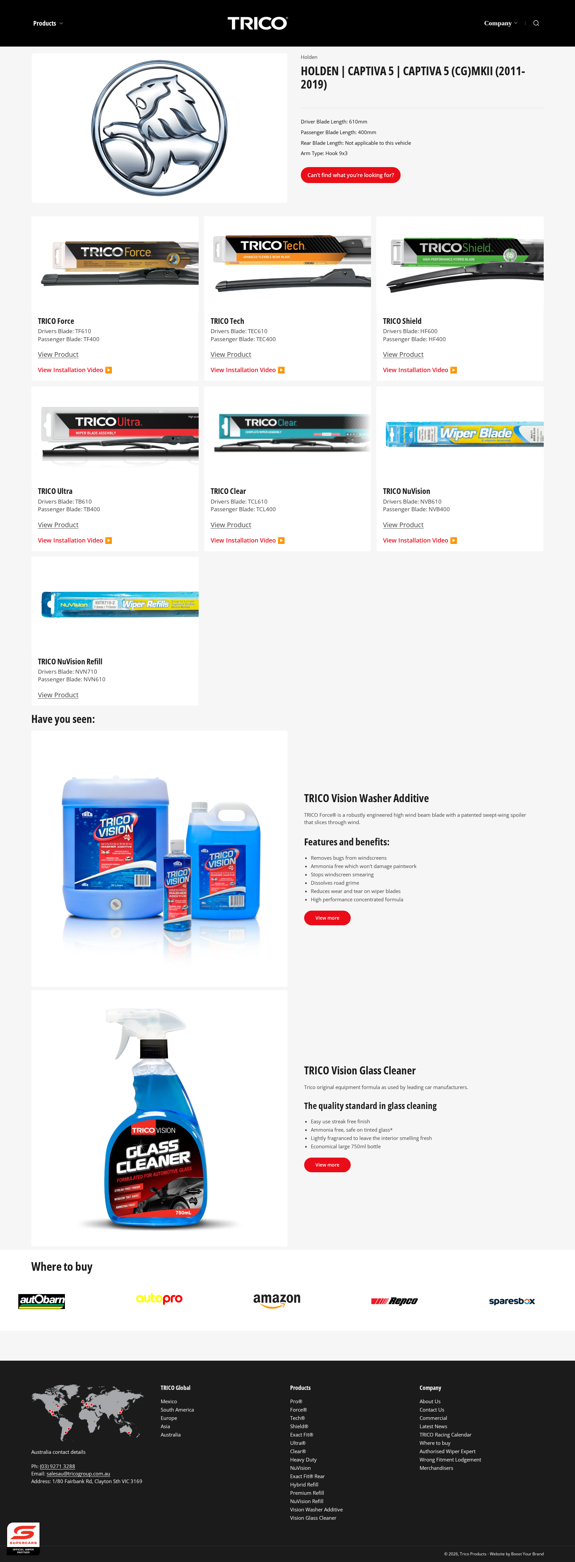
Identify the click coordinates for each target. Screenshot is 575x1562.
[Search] (536, 23)
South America (177, 1409)
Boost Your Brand (527, 1554)
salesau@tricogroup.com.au (78, 1473)
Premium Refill (307, 1492)
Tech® (297, 1418)
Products (45, 23)
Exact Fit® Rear (307, 1476)
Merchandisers (436, 1467)
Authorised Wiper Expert (448, 1451)
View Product (58, 354)
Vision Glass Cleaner (313, 1517)
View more (327, 918)
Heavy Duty (303, 1459)
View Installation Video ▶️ (75, 370)
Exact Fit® (301, 1434)
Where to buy (435, 1443)
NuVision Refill (306, 1501)
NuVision (300, 1467)
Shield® (299, 1426)
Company (498, 23)
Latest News (433, 1426)
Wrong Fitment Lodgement (450, 1459)
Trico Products (473, 1554)
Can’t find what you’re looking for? (350, 175)
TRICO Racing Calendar (446, 1434)
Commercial (433, 1418)
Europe (169, 1418)
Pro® (296, 1401)
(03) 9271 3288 (57, 1466)
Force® (298, 1409)
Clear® (298, 1451)
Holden (309, 57)
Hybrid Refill (304, 1484)
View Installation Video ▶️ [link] (420, 540)
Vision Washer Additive (316, 1509)
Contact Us (432, 1409)
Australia (171, 1434)
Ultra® (297, 1443)
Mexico (169, 1401)
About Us (430, 1401)
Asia (165, 1426)
